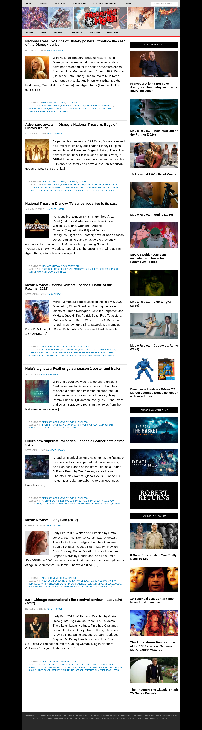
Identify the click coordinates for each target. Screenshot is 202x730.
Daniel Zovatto (84, 581)
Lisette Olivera (57, 109)
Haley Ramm (97, 425)
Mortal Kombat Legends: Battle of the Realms (52, 355)
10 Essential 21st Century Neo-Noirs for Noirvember (152, 600)
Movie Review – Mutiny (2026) (151, 214)
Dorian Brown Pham (96, 501)
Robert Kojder (68, 661)
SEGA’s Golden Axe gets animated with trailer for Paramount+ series (148, 258)
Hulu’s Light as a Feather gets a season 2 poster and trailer (73, 369)
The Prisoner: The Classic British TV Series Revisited (154, 691)
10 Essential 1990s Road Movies (153, 174)
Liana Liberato (48, 428)
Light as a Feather (66, 428)
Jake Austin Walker (103, 106)
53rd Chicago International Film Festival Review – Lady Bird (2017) (73, 601)
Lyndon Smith (73, 109)
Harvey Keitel (110, 185)
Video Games (82, 347)
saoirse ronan (43, 587)
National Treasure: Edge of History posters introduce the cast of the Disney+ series (75, 43)
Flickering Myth (101, 17)
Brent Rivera (49, 425)
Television (71, 103)
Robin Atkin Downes (103, 355)
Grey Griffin (85, 350)
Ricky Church (67, 347)
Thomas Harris (68, 578)
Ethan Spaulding (51, 350)
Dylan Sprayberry (80, 425)
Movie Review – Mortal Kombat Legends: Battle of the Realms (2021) (68, 286)
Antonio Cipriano (51, 106)
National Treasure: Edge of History (84, 190)
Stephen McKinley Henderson (68, 587)
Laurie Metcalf (79, 584)
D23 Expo (89, 185)
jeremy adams (35, 352)
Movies (45, 347)
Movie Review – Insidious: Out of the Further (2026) (154, 132)
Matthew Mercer (88, 352)
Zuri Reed (63, 111)
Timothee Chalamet (95, 587)
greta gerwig (100, 581)
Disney (88, 106)
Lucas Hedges (106, 584)
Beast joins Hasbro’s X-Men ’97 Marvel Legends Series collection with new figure (154, 393)
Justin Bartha (93, 187)
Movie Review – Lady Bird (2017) (51, 520)
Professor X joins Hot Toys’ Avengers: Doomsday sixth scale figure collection (154, 87)
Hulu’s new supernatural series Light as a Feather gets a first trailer (74, 442)
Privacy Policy (125, 718)
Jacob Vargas (35, 187)
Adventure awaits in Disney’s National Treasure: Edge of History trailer (70, 126)
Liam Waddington (51, 266)
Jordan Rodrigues (38, 109)
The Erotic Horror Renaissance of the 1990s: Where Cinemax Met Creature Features (152, 646)
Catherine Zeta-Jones (72, 106)
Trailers (83, 182)
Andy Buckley (49, 581)
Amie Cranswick (50, 103)
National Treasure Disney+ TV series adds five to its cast (71, 203)
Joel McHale (50, 352)
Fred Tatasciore (69, 350)
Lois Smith (93, 584)
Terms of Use (109, 718)
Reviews (54, 347)
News (62, 103)
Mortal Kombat (106, 352)
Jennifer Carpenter (104, 350)
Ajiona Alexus (49, 501)
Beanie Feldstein (66, 581)
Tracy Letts (112, 587)
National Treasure (92, 109)
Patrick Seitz (85, 355)
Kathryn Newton (50, 584)
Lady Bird (65, 584)
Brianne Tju (63, 425)
